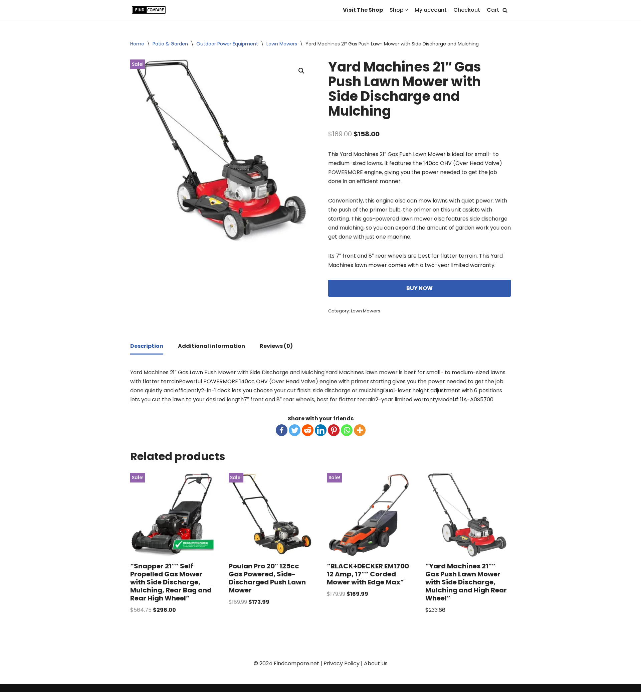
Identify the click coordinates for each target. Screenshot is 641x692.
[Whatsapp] (347, 430)
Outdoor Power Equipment (227, 43)
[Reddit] (307, 430)
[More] (360, 430)
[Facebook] (281, 430)
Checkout (466, 10)
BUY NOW (419, 288)
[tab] (146, 346)
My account (431, 10)
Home (137, 43)
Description (146, 346)
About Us (376, 663)
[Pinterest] (334, 430)
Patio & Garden (170, 43)
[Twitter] (294, 430)
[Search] (504, 10)
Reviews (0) (276, 346)
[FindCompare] (150, 10)
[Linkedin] (321, 430)
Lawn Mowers (281, 43)
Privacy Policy (342, 663)
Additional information (211, 346)
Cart (493, 10)
